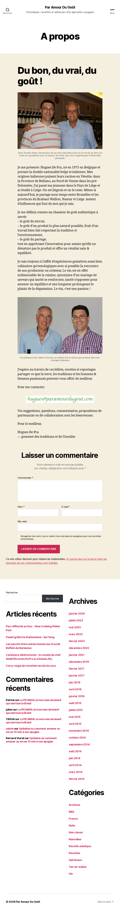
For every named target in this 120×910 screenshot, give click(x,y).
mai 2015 (74, 716)
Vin (71, 873)
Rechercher (12, 592)
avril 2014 (75, 765)
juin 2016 (74, 682)
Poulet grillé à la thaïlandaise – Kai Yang (30, 637)
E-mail (65, 507)
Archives (74, 804)
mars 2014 (75, 772)
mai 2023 (75, 627)
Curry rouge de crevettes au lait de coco (31, 665)
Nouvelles (75, 839)
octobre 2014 (77, 737)
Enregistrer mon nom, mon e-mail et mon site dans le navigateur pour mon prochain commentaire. (60, 537)
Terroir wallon (77, 866)
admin (10, 728)
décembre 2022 (79, 648)
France (73, 818)
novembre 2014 (79, 730)
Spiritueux (75, 859)
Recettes (74, 853)
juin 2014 (74, 758)
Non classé (76, 832)
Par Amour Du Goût (60, 7)
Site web (22, 521)
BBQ (71, 811)
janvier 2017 (76, 675)
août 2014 (75, 751)
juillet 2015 (76, 710)
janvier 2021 (76, 654)
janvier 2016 (77, 696)
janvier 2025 (77, 613)
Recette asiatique (80, 846)
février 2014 (76, 778)
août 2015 (75, 703)
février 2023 (77, 641)
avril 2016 (75, 689)
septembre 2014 (79, 744)
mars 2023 (76, 634)
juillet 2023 (76, 620)
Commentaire (25, 478)
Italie (72, 825)
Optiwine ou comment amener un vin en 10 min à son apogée (33, 730)
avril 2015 (75, 723)
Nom (21, 507)
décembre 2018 (79, 661)
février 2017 (76, 668)
